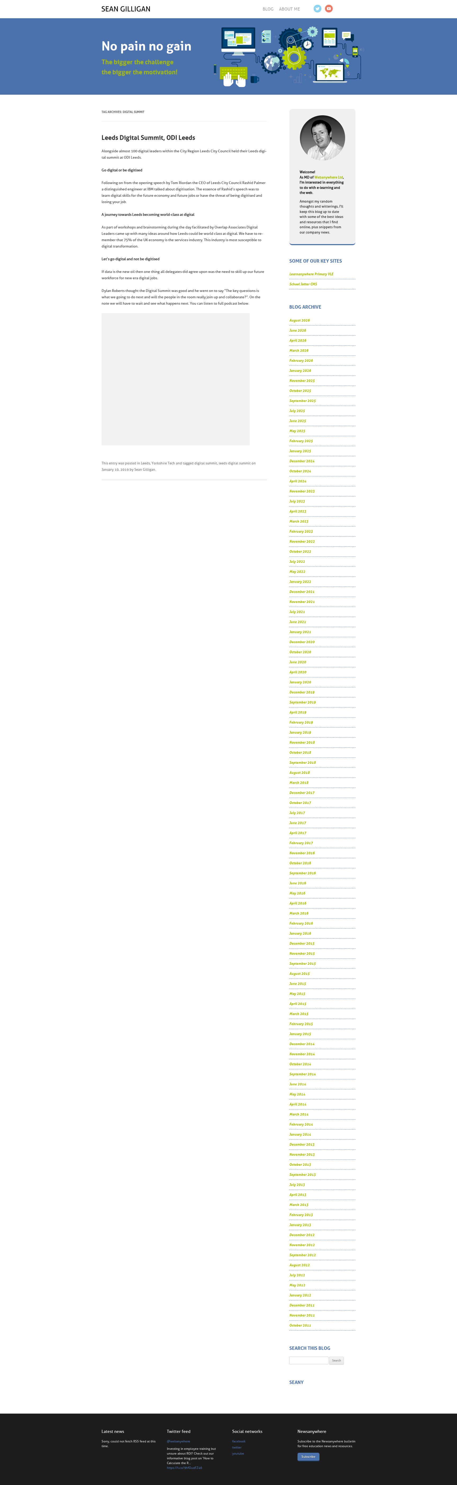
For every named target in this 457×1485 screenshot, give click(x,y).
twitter (236, 1447)
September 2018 (302, 763)
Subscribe (308, 1457)
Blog (268, 9)
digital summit (205, 463)
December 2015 (301, 943)
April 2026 (297, 340)
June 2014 (297, 1084)
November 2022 (302, 541)
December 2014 (301, 1044)
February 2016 (301, 923)
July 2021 (297, 612)
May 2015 (297, 994)
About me (289, 9)
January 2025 (300, 451)
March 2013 (298, 1205)
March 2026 (298, 351)
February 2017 (301, 843)
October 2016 (300, 863)
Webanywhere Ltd (328, 177)
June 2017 (297, 823)
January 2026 (300, 371)
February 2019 (301, 722)
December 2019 (301, 692)
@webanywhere (178, 1441)
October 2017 (300, 803)
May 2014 (297, 1094)
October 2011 (300, 1325)
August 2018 (299, 773)
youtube (238, 1453)
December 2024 (301, 461)
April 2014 (297, 1104)
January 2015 (300, 1034)
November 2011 (302, 1315)
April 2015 (297, 1004)
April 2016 (297, 903)
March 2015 (298, 1014)
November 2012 (302, 1245)
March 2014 (298, 1114)
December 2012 (301, 1235)
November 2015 (302, 954)
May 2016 (297, 893)
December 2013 (301, 1144)
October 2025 (300, 391)
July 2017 (297, 813)
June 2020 (297, 662)
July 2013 (297, 1185)
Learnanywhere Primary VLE (311, 274)
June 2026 (297, 330)
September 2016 (302, 873)
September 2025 (302, 401)
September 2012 (302, 1255)
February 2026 (301, 361)
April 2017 (297, 833)
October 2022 (300, 552)
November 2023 (302, 491)
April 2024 (297, 481)
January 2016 (300, 933)
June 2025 (297, 421)
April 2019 (297, 712)
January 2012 (300, 1295)
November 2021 (302, 602)
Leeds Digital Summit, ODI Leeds (148, 137)
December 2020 (301, 642)
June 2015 (297, 984)
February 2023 (301, 531)
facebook (238, 1441)
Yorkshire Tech (163, 463)
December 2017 (301, 793)
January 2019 (300, 732)
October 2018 (300, 753)
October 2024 (300, 471)
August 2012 (299, 1265)
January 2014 (300, 1134)
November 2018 (302, 742)
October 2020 (300, 652)
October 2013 (300, 1165)
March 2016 (298, 913)
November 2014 (302, 1054)
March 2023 (298, 521)
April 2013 (297, 1195)
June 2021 (297, 622)
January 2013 (300, 1225)
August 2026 (299, 320)
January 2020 (300, 682)
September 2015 (302, 964)
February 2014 (301, 1124)
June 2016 (297, 883)
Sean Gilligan (144, 470)
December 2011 (301, 1305)
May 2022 (297, 572)
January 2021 (300, 632)
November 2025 (302, 381)
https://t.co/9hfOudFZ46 (184, 1468)
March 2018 (298, 783)
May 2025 (297, 431)
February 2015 (301, 1024)
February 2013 (301, 1215)
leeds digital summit (235, 463)
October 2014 (300, 1064)
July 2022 (297, 562)
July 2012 (297, 1275)
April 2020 (297, 672)
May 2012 (297, 1285)
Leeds (145, 463)
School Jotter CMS (303, 284)
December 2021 (301, 592)
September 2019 (302, 702)
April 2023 (297, 511)
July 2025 (297, 411)
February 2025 (301, 441)
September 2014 (302, 1074)
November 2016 (302, 853)
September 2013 (302, 1175)
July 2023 (297, 501)
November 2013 (302, 1155)
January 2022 (300, 582)
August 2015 (299, 974)
